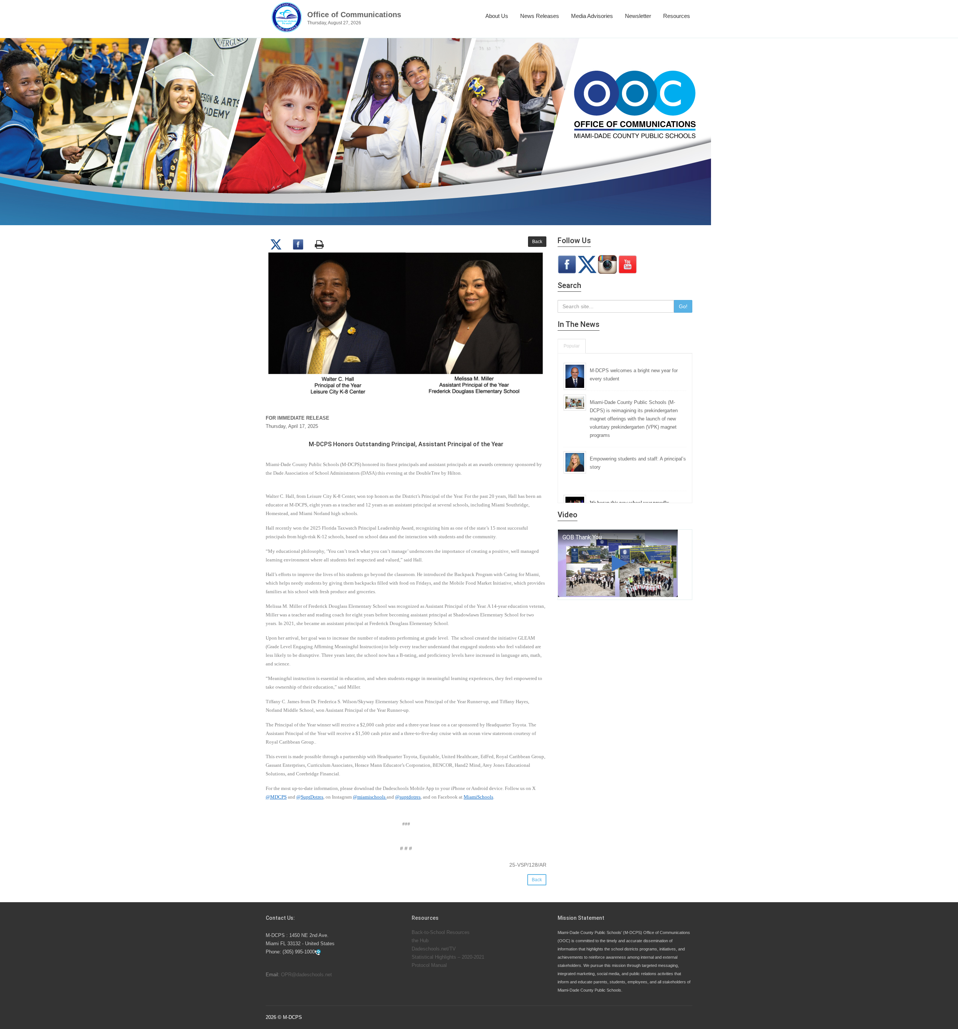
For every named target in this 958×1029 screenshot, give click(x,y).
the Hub (420, 940)
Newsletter (638, 16)
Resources (676, 16)
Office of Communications (354, 14)
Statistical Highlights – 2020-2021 (448, 957)
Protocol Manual (429, 965)
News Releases (539, 16)
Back (537, 241)
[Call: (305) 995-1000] (318, 952)
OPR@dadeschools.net (306, 974)
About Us (496, 16)
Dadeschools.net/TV (434, 949)
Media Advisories (592, 16)
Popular (572, 345)
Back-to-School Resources (441, 932)
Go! (683, 306)
